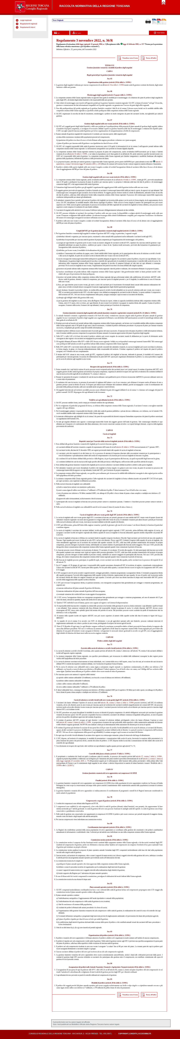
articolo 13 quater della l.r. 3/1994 (119, 95)
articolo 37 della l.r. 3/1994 (120, 754)
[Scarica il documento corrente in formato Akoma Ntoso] (164, 24)
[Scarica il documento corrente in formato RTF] (154, 23)
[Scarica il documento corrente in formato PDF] (159, 24)
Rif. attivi (78, 33)
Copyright (123, 1034)
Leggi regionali (26, 20)
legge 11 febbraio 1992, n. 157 (133, 44)
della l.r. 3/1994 (150, 313)
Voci (58, 33)
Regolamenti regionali (28, 24)
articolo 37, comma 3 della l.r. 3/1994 (149, 756)
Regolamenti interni (27, 27)
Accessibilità (144, 1034)
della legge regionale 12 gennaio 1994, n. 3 (91, 44)
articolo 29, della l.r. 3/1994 (125, 447)
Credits (133, 1034)
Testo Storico (161, 32)
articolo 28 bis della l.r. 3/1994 (120, 82)
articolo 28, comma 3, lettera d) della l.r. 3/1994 (75, 722)
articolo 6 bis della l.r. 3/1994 (114, 85)
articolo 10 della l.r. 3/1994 (78, 154)
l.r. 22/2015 (69, 765)
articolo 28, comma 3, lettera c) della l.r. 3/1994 (117, 703)
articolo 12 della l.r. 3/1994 (133, 231)
